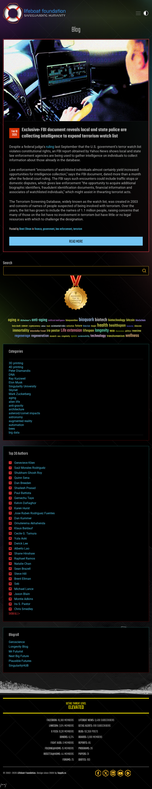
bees (12, 428)
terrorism (77, 229)
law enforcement (64, 229)
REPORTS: (83, 743)
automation (16, 425)
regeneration (40, 336)
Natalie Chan (22, 563)
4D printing (16, 367)
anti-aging (39, 320)
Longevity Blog (18, 646)
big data (14, 432)
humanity (130, 326)
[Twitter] (106, 773)
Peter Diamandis (19, 371)
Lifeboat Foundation (26, 773)
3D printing (16, 363)
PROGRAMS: (84, 748)
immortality (21, 330)
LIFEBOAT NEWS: (86, 720)
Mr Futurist (16, 651)
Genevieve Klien (24, 463)
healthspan (117, 325)
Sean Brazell (22, 568)
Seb (16, 583)
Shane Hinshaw (24, 553)
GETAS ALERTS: (85, 726)
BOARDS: (82, 737)
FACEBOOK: (52, 720)
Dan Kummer (23, 518)
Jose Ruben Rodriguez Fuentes (34, 513)
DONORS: (64, 737)
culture (43, 326)
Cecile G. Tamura (25, 533)
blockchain (141, 320)
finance (38, 229)
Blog (76, 30)
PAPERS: (82, 754)
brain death (16, 326)
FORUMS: (66, 759)
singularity (66, 336)
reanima (136, 331)
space (74, 336)
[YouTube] (120, 773)
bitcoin (130, 320)
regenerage (22, 336)
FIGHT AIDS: (56, 743)
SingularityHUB (19, 665)
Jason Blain (22, 594)
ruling (49, 147)
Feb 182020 (14, 133)
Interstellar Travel (38, 331)
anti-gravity (16, 405)
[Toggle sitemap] (138, 13)
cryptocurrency (34, 326)
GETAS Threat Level (76, 706)
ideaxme (137, 326)
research (53, 336)
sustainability (84, 336)
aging (12, 320)
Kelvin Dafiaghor (25, 503)
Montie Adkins (23, 599)
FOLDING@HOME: (53, 748)
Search (144, 270)
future (78, 326)
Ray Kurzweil (17, 378)
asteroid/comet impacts (24, 413)
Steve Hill (20, 573)
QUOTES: (82, 759)
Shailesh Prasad (25, 488)
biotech (101, 319)
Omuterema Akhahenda (29, 523)
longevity (102, 330)
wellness (132, 335)
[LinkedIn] (113, 773)
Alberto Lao (21, 548)
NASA (112, 331)
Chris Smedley (23, 609)
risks (59, 336)
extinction (70, 326)
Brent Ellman (25, 229)
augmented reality (20, 421)
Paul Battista (22, 493)
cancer (25, 326)
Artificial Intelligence (56, 320)
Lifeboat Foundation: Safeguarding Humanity (66, 13)
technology (98, 336)
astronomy (16, 417)
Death (48, 326)
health (102, 325)
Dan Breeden (22, 483)
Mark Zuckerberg (20, 394)
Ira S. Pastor (22, 604)
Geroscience (17, 642)
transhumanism (116, 336)
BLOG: (81, 731)
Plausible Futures (20, 661)
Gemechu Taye (24, 498)
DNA (12, 374)
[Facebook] (98, 773)
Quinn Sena (21, 478)
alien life (14, 401)
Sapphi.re (61, 773)
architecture (16, 409)
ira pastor (53, 331)
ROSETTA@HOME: (52, 754)
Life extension (71, 330)
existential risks (58, 326)
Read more (76, 241)
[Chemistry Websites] (76, 293)
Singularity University (22, 386)
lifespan (88, 331)
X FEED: (54, 731)
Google (93, 326)
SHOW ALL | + (14, 613)
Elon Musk (15, 382)
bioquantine (72, 320)
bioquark (86, 320)
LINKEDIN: (53, 726)
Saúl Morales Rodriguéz (29, 468)
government (48, 229)
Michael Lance (23, 589)
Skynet (13, 390)
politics (128, 331)
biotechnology (116, 320)
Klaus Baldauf (23, 528)
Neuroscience (120, 331)
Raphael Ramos (24, 558)
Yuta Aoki (20, 538)
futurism (86, 326)
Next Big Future (19, 656)
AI (18, 320)
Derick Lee (21, 543)
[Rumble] (128, 773)
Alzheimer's (25, 320)
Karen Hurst (22, 508)
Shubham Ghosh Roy (28, 473)
